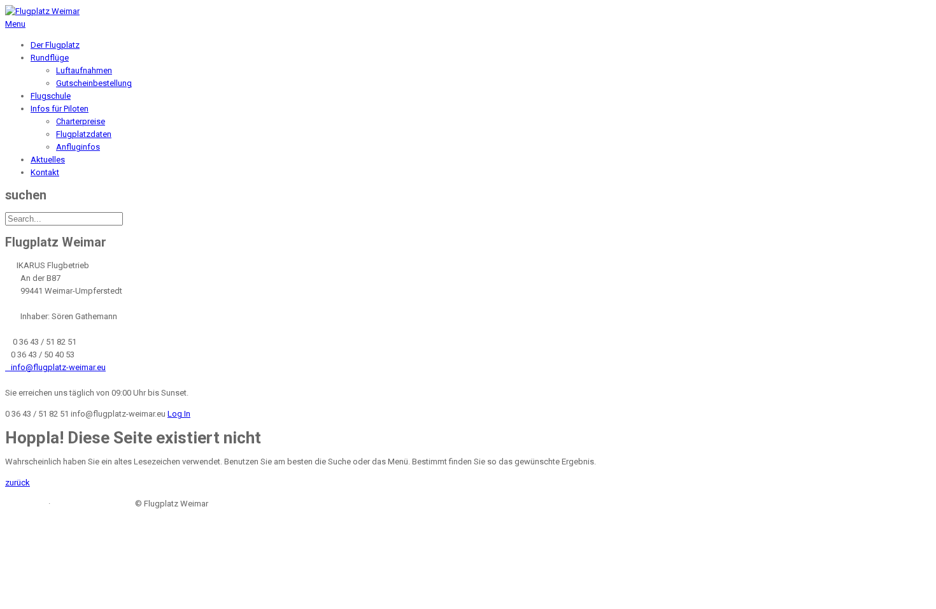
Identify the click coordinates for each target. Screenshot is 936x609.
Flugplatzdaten (83, 134)
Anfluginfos (78, 147)
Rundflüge (50, 57)
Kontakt (45, 172)
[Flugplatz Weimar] (42, 11)
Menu (15, 24)
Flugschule (51, 96)
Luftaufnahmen (84, 70)
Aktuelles (48, 159)
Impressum (25, 503)
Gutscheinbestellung (94, 83)
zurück (17, 482)
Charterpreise (80, 121)
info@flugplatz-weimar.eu (55, 367)
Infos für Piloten (60, 108)
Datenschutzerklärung (92, 503)
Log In (178, 414)
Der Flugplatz (55, 45)
